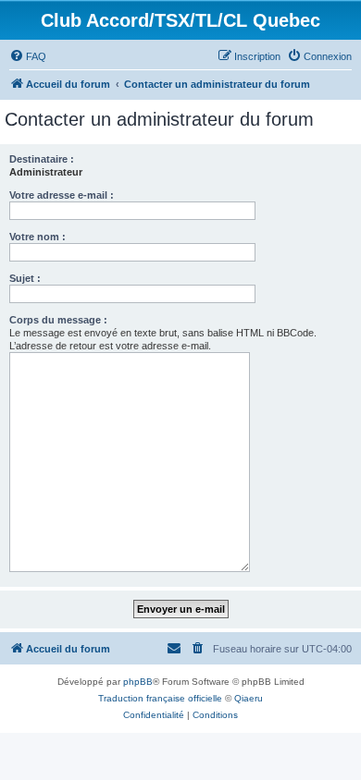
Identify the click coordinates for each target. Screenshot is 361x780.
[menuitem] (27, 56)
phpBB (138, 681)
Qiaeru (248, 698)
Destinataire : (41, 159)
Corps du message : (58, 319)
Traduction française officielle (160, 698)
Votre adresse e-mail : (61, 195)
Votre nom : (37, 236)
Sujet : (25, 278)
